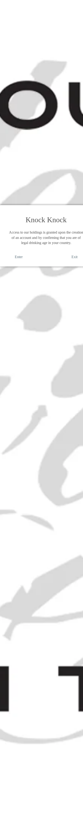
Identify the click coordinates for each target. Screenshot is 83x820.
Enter (19, 257)
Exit (74, 257)
